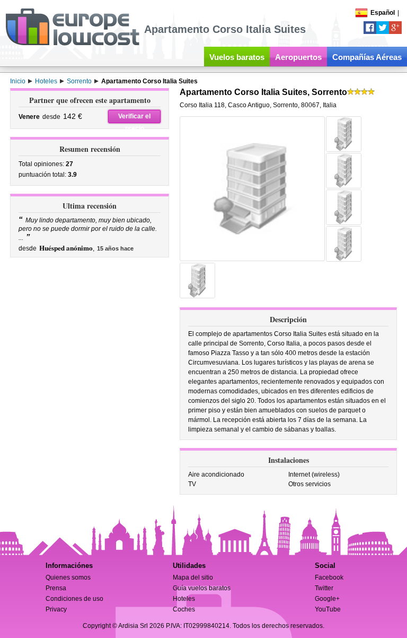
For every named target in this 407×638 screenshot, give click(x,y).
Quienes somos (68, 577)
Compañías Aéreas (367, 57)
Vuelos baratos (236, 57)
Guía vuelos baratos (202, 588)
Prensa (56, 588)
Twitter (324, 588)
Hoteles (184, 598)
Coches (184, 609)
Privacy (56, 609)
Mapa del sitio (193, 577)
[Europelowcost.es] (72, 43)
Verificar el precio (134, 118)
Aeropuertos (298, 57)
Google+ (327, 598)
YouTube (328, 609)
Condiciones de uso (74, 598)
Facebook (329, 577)
